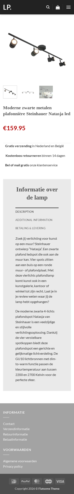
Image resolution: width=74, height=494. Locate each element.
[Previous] (9, 48)
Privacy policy (13, 466)
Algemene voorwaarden (20, 461)
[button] (48, 7)
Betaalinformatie (15, 439)
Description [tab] (24, 211)
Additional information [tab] (34, 220)
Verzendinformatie (16, 429)
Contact (9, 424)
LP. (7, 7)
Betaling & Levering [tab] (30, 228)
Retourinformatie (15, 434)
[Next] (64, 48)
